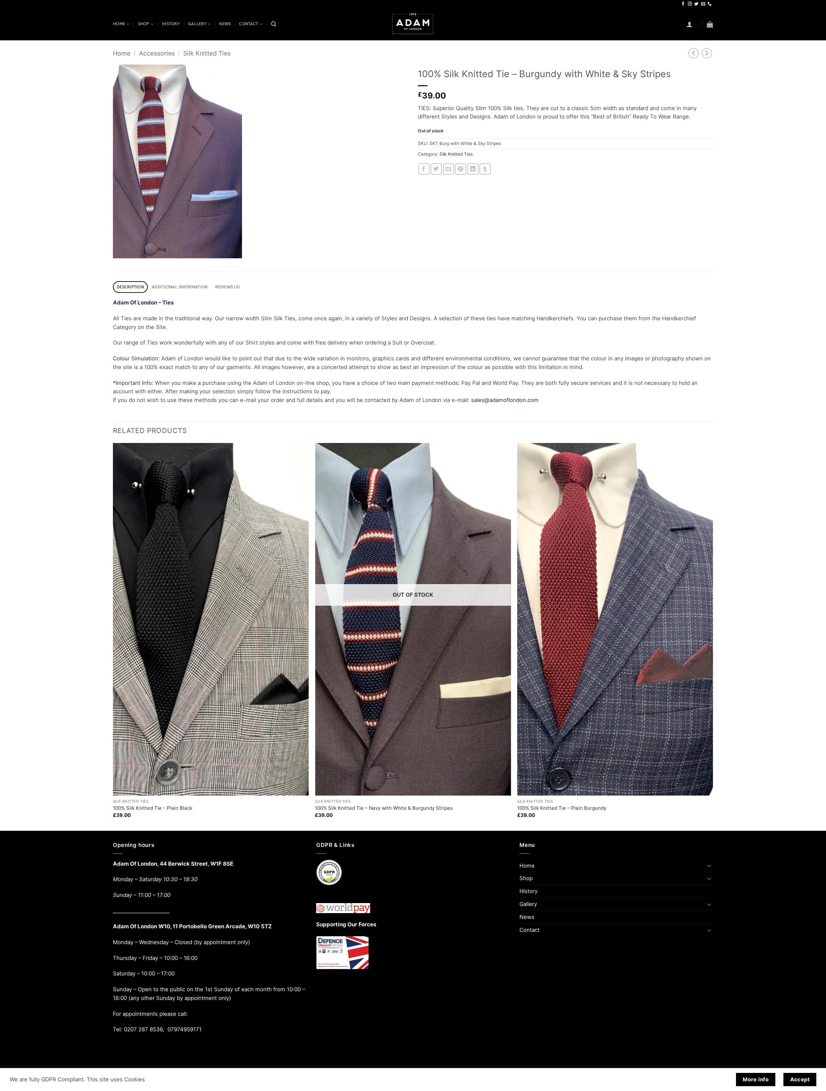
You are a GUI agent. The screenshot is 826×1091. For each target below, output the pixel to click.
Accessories (157, 53)
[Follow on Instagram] (690, 4)
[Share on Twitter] (436, 169)
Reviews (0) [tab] (227, 287)
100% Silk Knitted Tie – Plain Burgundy (561, 808)
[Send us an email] (703, 4)
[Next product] (693, 53)
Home (119, 23)
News (225, 23)
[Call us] (710, 4)
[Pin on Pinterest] (460, 169)
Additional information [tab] (179, 287)
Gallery (197, 23)
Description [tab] (130, 287)
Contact (248, 23)
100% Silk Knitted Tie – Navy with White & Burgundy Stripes (384, 808)
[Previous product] (707, 53)
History (171, 23)
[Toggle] (709, 865)
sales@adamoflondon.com (505, 400)
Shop (143, 23)
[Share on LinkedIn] (472, 169)
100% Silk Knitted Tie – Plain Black (152, 808)
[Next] (713, 636)
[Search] (273, 24)
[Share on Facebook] (424, 169)
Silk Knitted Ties (207, 53)
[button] (689, 24)
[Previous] (113, 636)
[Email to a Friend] (448, 169)
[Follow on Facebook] (683, 4)
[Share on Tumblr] (485, 169)
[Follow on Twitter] (696, 4)
